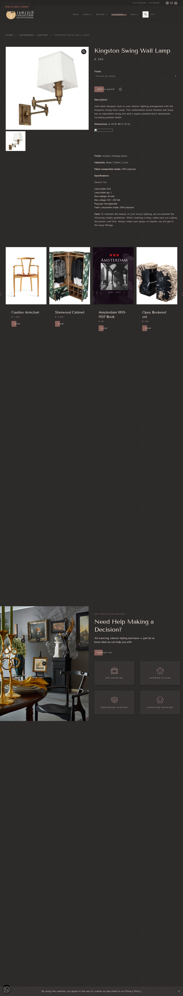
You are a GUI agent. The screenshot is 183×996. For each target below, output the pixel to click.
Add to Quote (106, 89)
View (17, 328)
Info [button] (133, 14)
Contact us (104, 653)
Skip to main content (16, 6)
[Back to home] (21, 14)
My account (139, 3)
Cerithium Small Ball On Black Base (155, 316)
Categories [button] (118, 14)
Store (9, 35)
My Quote (154, 3)
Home (76, 14)
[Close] (179, 991)
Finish (97, 71)
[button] (83, 51)
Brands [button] (100, 14)
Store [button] (86, 14)
